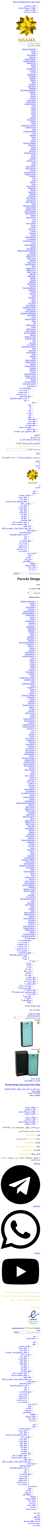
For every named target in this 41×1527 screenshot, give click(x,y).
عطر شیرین (22, 507)
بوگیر (25, 538)
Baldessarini (31, 75)
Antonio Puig (31, 63)
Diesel (33, 137)
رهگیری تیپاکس (30, 1114)
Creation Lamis (30, 127)
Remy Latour (31, 329)
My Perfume (31, 284)
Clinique (33, 121)
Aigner (33, 51)
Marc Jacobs (31, 255)
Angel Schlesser (30, 59)
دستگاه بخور (27, 561)
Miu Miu (33, 274)
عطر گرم (23, 514)
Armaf (33, 67)
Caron (33, 106)
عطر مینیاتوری (30, 425)
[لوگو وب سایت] (26, 41)
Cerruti (33, 112)
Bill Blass (32, 84)
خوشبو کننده (31, 386)
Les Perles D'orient (29, 241)
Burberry (33, 92)
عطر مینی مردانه (25, 427)
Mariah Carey (31, 256)
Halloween (32, 188)
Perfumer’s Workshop (28, 313)
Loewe (33, 243)
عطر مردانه (31, 423)
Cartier (33, 110)
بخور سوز (27, 559)
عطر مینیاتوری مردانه (19, 524)
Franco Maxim (31, 168)
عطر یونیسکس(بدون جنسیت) (16, 501)
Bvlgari (33, 94)
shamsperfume (28, 1150)
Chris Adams (31, 120)
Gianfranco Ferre (30, 172)
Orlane (33, 301)
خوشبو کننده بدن (25, 388)
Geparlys (33, 170)
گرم (29, 415)
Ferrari (33, 165)
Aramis (33, 65)
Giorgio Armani (30, 174)
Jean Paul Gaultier (29, 206)
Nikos (34, 296)
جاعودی (28, 557)
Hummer (33, 194)
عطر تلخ (24, 518)
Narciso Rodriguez (29, 288)
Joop (34, 219)
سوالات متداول (30, 1107)
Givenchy (32, 176)
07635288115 (31, 1135)
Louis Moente (31, 249)
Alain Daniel (31, 55)
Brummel (32, 88)
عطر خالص (31, 419)
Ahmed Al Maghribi (29, 49)
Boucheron (32, 86)
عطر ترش (23, 505)
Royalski (33, 343)
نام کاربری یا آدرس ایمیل (28, 443)
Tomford (33, 364)
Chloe (34, 116)
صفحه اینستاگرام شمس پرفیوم (28, 1296)
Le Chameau (31, 239)
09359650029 (31, 1139)
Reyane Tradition (30, 333)
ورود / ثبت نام (31, 1509)
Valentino (32, 370)
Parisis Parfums (30, 311)
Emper (33, 155)
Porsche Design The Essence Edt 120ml (22, 1084)
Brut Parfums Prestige (28, 90)
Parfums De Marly (29, 307)
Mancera (33, 253)
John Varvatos (31, 217)
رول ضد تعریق (22, 394)
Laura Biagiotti (30, 237)
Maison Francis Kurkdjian (27, 251)
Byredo (33, 96)
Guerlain (33, 182)
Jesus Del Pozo (30, 213)
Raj (34, 323)
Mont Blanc (32, 276)
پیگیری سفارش (30, 1109)
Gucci (34, 180)
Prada (34, 321)
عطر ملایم (23, 512)
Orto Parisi (32, 303)
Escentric (32, 159)
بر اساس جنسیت (25, 495)
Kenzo (33, 225)
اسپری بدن (23, 390)
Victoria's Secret (30, 376)
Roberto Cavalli (30, 337)
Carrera (33, 108)
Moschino (32, 282)
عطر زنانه (32, 421)
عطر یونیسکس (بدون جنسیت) (25, 431)
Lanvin (33, 235)
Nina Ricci (32, 298)
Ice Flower (32, 196)
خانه (38, 1006)
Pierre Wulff (31, 315)
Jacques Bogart (30, 202)
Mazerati (33, 260)
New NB (32, 294)
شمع (29, 555)
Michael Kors (31, 268)
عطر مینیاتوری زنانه (20, 522)
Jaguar (33, 204)
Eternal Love (31, 161)
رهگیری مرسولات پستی (27, 1111)
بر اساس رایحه (26, 503)
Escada (33, 157)
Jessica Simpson (30, 211)
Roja (34, 341)
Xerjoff (33, 380)
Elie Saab (32, 151)
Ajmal (33, 53)
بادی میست (23, 392)
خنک (29, 411)
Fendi (34, 163)
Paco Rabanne (31, 305)
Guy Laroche (31, 186)
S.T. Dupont (31, 345)
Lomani (33, 247)
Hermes (33, 190)
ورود (38, 453)
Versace (33, 372)
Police (33, 317)
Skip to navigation (19, 2)
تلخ (30, 406)
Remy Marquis (30, 331)
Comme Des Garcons (28, 125)
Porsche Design (30, 319)
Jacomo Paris (31, 200)
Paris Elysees (31, 309)
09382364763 (35, 1307)
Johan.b (33, 215)
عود (25, 400)
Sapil (34, 348)
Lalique (33, 231)
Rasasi (33, 327)
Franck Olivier (31, 166)
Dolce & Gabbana (29, 143)
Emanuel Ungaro (30, 153)
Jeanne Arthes (31, 208)
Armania (33, 71)
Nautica (33, 292)
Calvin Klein (31, 100)
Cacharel (33, 98)
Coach (33, 123)
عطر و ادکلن (31, 429)
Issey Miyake (31, 198)
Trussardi (32, 368)
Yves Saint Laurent (29, 384)
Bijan (34, 82)
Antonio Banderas (29, 61)
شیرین (29, 413)
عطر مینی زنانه (25, 985)
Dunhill (33, 149)
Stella (34, 358)
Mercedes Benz (30, 264)
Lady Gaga (32, 229)
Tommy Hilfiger (30, 366)
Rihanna (33, 335)
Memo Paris (31, 262)
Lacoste (33, 227)
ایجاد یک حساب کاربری (28, 439)
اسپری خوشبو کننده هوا (18, 398)
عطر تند (24, 516)
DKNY (33, 141)
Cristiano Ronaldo (29, 131)
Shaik (34, 354)
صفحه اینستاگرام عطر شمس (29, 1292)
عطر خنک (23, 510)
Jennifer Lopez (30, 210)
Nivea (34, 300)
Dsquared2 (32, 145)
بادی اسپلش (22, 547)
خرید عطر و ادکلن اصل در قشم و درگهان (16, 528)
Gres (34, 178)
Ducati (33, 147)
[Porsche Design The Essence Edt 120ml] (26, 1047)
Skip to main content (33, 2)
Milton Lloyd (31, 270)
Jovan (34, 221)
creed (34, 129)
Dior (34, 139)
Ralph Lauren (31, 325)
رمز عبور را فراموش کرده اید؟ (29, 457)
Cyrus (34, 133)
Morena (33, 280)
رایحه (34, 402)
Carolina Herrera (30, 104)
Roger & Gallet (30, 339)
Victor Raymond (30, 374)
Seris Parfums (31, 352)
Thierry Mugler (30, 360)
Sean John (32, 350)
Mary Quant (31, 258)
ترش (29, 404)
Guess (33, 184)
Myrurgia (32, 286)
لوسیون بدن (22, 551)
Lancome (32, 233)
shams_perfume (25, 1154)
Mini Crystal (31, 272)
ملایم (29, 417)
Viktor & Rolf (31, 378)
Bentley (33, 80)
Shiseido (33, 356)
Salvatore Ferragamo (28, 346)
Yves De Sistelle (30, 382)
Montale (33, 278)
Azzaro (33, 73)
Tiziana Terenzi (30, 362)
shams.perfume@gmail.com (26, 1146)
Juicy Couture (31, 223)
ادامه (37, 461)
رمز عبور (33, 449)
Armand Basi (31, 69)
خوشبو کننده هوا (25, 396)
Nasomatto (32, 290)
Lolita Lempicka (30, 245)
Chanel (33, 114)
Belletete (33, 78)
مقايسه (33, 1507)
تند (30, 408)
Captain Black (31, 102)
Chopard (33, 118)
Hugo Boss (32, 192)
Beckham (32, 76)
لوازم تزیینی (31, 994)
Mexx (34, 266)
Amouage (32, 57)
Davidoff (33, 135)
